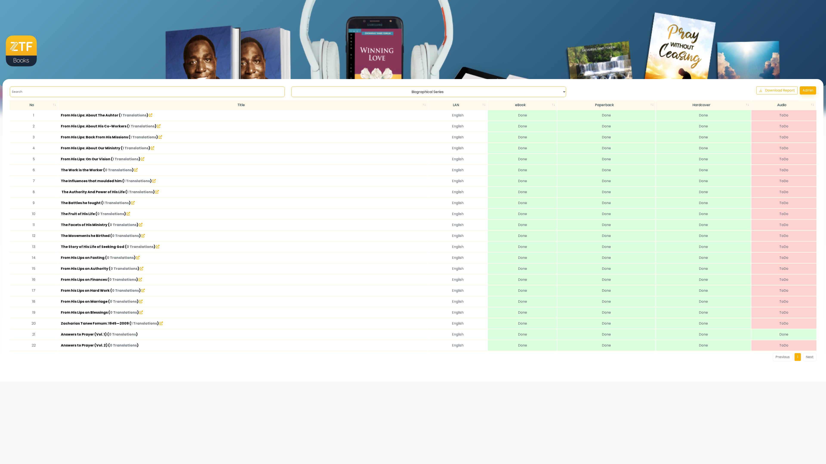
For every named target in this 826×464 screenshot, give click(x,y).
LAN (456, 104)
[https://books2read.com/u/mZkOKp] (161, 323)
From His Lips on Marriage (84, 301)
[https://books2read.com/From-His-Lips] (150, 115)
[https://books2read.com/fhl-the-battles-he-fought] (133, 203)
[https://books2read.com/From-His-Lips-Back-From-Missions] (160, 137)
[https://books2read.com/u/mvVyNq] (140, 279)
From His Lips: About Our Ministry (91, 148)
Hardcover (701, 104)
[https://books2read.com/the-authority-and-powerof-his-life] (157, 192)
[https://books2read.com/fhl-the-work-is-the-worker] (136, 170)
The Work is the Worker (82, 170)
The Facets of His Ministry (84, 224)
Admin (808, 90)
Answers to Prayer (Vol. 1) (84, 334)
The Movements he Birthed (85, 235)
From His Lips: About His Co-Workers (94, 126)
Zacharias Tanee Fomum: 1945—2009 (95, 323)
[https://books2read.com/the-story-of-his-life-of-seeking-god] (157, 246)
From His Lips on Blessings (84, 312)
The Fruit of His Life (78, 213)
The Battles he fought (81, 202)
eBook (520, 104)
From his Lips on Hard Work (85, 290)
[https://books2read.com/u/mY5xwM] (143, 290)
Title (241, 104)
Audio (781, 104)
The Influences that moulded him (91, 181)
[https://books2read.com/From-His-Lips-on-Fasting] (138, 257)
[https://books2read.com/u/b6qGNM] (141, 301)
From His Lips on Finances (84, 279)
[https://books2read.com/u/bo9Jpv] (128, 213)
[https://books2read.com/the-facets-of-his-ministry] (140, 224)
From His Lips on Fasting (83, 257)
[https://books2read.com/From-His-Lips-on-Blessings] (141, 312)
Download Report (780, 90)
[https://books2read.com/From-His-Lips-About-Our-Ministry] (152, 148)
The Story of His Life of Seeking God (93, 246)
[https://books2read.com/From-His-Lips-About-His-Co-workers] (158, 126)
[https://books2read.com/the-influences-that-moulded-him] (154, 181)
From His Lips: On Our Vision (86, 159)
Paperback (604, 104)
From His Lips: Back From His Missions (95, 137)
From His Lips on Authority (85, 268)
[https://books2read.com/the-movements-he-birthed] (143, 235)
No (31, 104)
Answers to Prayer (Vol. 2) (84, 345)
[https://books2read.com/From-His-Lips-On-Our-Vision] (142, 159)
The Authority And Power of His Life (93, 191)
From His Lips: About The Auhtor (90, 115)
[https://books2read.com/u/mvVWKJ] (141, 268)
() (134, 115)
